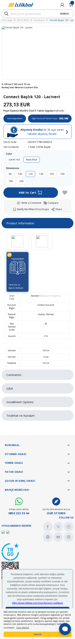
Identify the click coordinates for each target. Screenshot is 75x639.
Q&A (9, 388)
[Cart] (71, 4)
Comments (13, 375)
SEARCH (64, 13)
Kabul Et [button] (37, 634)
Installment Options (20, 402)
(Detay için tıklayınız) (50, 295)
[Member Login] (62, 4)
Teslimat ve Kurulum (20, 415)
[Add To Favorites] (65, 192)
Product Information (20, 223)
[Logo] (21, 5)
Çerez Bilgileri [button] (22, 627)
